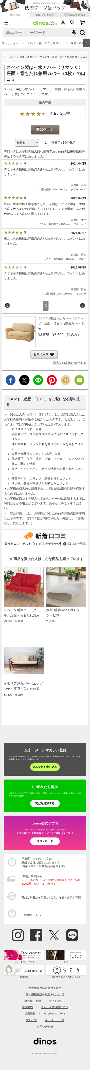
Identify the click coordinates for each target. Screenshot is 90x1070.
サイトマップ (57, 1000)
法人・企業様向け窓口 (54, 1007)
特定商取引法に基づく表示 (45, 987)
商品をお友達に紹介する (69, 363)
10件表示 (69, 142)
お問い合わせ (45, 1026)
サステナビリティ (55, 1013)
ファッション (10, 43)
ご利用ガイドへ (31, 914)
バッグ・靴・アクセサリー (44, 43)
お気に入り (72, 22)
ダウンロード (45, 840)
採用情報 (30, 1013)
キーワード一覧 (54, 1020)
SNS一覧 (31, 1020)
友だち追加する (44, 803)
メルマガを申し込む (44, 766)
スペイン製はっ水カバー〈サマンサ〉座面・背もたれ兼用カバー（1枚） (61, 323)
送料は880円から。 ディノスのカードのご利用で (51, 880)
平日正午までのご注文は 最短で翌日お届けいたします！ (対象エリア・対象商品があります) (43, 862)
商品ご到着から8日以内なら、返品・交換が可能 (51, 897)
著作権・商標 (32, 1000)
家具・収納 (77, 43)
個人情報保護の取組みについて (45, 994)
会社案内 (27, 1007)
